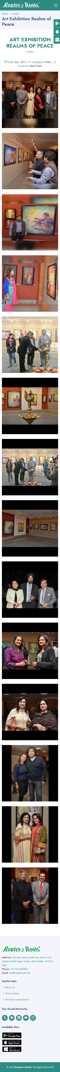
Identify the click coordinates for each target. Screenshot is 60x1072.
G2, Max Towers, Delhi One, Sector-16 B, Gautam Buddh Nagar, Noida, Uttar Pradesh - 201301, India (27, 961)
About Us (10, 987)
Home (5, 13)
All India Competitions (17, 999)
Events (15, 13)
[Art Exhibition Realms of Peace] (30, 99)
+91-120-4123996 (19, 969)
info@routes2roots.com (19, 972)
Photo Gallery (12, 993)
